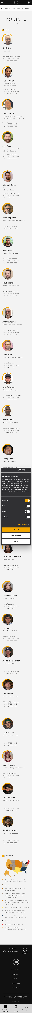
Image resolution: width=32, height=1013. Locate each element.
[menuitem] (16, 1001)
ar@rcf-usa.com (8, 604)
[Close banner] (29, 470)
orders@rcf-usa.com (10, 565)
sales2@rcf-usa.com (10, 154)
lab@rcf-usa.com (9, 636)
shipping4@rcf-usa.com (12, 773)
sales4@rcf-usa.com (10, 291)
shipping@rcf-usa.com (11, 428)
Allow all (16, 530)
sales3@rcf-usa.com (10, 259)
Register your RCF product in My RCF (25, 951)
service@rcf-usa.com (10, 363)
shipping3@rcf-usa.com (11, 702)
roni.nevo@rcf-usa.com (11, 56)
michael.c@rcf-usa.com (11, 193)
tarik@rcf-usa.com (9, 89)
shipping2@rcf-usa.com (11, 467)
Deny (16, 541)
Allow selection (16, 535)
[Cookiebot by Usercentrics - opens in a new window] (18, 470)
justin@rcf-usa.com (10, 122)
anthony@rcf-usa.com (11, 330)
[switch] (27, 506)
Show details (22, 524)
